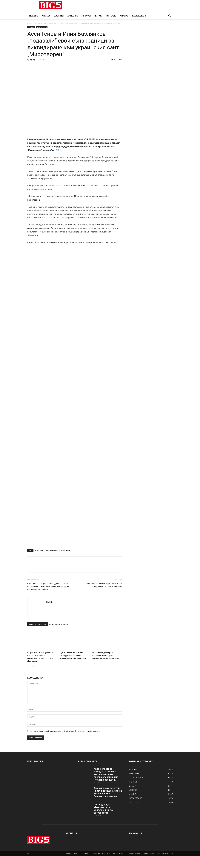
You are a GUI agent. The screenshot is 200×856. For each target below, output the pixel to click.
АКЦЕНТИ (59, 15)
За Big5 (69, 853)
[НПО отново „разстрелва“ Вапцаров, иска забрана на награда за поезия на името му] (107, 640)
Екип (76, 853)
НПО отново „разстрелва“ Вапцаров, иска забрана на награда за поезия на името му (105, 655)
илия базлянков (52, 550)
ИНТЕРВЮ (111, 15)
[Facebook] (30, 66)
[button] (169, 16)
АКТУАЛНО (72, 15)
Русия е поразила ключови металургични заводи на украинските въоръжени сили (73, 655)
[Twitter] (36, 66)
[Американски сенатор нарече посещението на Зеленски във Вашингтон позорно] (85, 791)
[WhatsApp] (49, 66)
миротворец (66, 550)
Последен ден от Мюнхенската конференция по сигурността (104, 808)
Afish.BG (46, 15)
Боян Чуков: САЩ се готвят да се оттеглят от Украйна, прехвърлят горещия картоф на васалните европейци (48, 586)
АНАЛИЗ (124, 15)
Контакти (84, 853)
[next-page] (33, 666)
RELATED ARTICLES (37, 624)
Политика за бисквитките (112, 853)
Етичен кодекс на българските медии (157, 853)
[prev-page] (29, 666)
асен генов (39, 550)
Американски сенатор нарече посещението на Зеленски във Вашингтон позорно (108, 792)
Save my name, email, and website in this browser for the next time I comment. (65, 731)
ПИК (58, 150)
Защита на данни (133, 853)
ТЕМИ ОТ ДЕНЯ (41, 27)
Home (29, 23)
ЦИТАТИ (98, 15)
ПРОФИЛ (86, 15)
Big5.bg (32, 60)
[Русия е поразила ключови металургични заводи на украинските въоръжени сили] (75, 640)
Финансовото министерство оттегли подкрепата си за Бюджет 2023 (104, 585)
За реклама (95, 853)
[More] (55, 66)
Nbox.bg (33, 15)
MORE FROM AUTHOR (58, 624)
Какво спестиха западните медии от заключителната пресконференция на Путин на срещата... (106, 774)
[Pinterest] (42, 66)
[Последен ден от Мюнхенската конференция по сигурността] (85, 808)
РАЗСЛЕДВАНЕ (139, 15)
